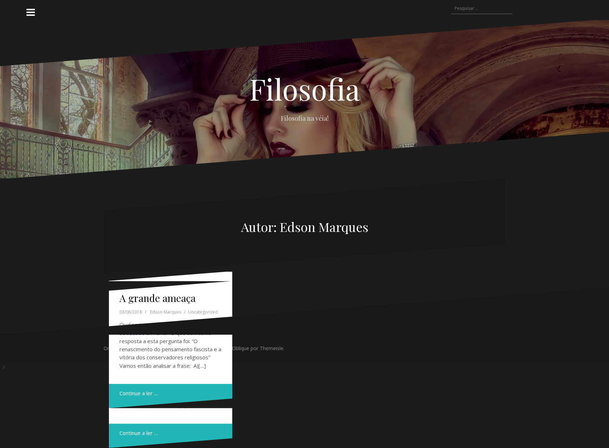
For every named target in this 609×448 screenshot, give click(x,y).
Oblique (240, 348)
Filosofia (305, 88)
